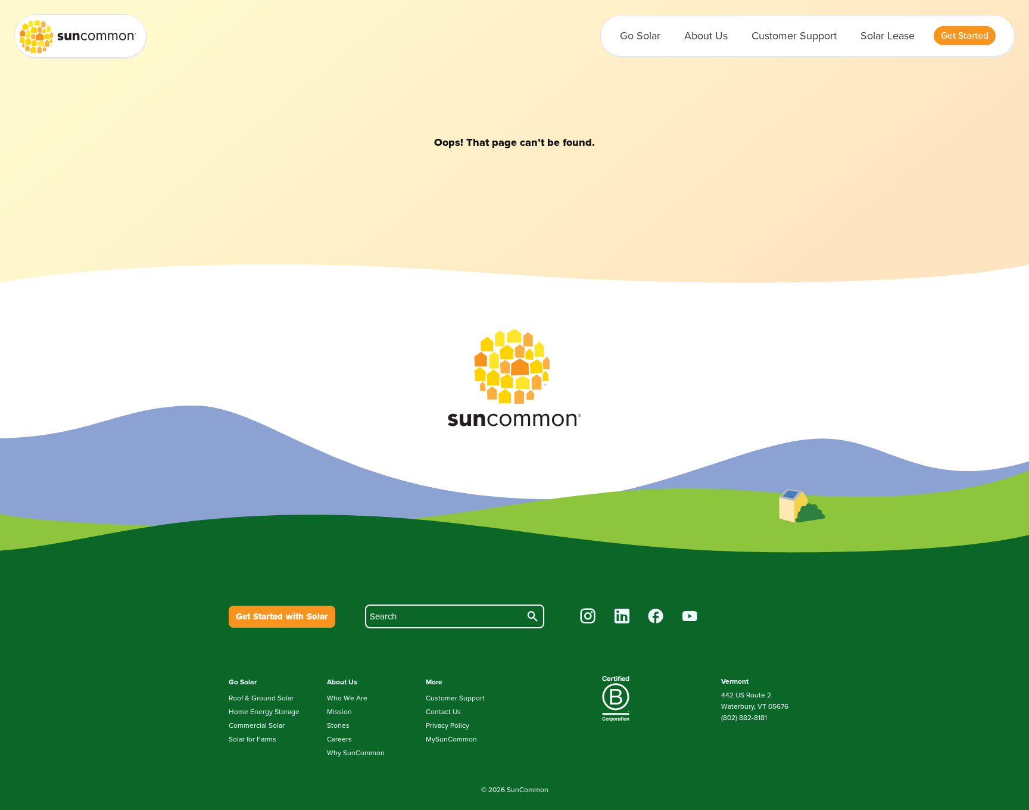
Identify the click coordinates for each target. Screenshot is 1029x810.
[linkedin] (622, 618)
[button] (965, 35)
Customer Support (794, 35)
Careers (339, 739)
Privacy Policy (447, 725)
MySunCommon (451, 739)
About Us (706, 35)
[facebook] (656, 618)
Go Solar (640, 35)
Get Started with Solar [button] (282, 616)
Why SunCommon (356, 752)
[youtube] (690, 618)
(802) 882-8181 (744, 717)
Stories (338, 725)
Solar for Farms (252, 739)
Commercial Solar (257, 725)
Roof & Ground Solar (261, 698)
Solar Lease (887, 35)
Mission (339, 711)
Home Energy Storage (264, 711)
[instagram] (588, 618)
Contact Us (443, 711)
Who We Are (347, 698)
